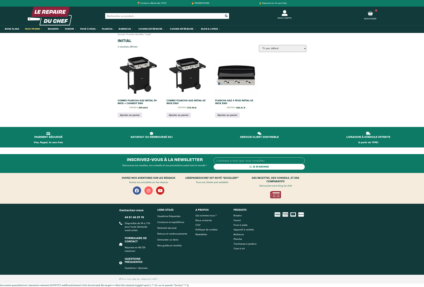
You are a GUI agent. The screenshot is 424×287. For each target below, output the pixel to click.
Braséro (238, 215)
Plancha (238, 239)
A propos (202, 210)
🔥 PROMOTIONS (200, 3)
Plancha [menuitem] (107, 28)
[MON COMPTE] (285, 13)
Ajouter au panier (130, 115)
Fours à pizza (240, 225)
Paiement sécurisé (167, 228)
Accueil (121, 34)
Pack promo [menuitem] (32, 28)
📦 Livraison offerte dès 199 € (151, 3)
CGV (197, 225)
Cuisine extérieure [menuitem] (150, 28)
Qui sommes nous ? (206, 215)
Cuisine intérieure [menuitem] (181, 28)
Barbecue (239, 234)
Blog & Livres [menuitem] (209, 28)
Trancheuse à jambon (245, 243)
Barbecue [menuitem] (125, 28)
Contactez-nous (131, 210)
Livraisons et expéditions (170, 222)
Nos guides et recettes (169, 245)
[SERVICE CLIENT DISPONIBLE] (259, 133)
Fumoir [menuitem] (69, 28)
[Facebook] (137, 190)
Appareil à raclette (244, 229)
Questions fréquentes (133, 260)
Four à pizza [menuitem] (88, 28)
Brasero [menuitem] (53, 28)
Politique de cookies (206, 229)
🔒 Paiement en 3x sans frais (273, 3)
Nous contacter (203, 220)
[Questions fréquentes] (120, 262)
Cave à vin (239, 248)
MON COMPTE (285, 18)
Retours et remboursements (172, 233)
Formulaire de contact (136, 239)
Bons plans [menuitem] (12, 28)
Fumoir (237, 220)
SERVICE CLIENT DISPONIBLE (259, 137)
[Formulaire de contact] (120, 244)
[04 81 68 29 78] (120, 223)
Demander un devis (167, 239)
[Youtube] (160, 190)
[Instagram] (148, 190)
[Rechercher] (226, 16)
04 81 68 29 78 (134, 217)
